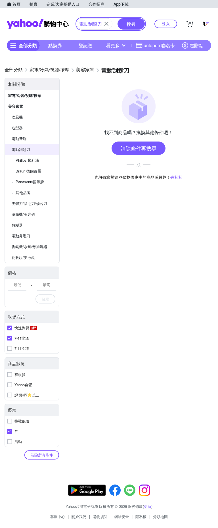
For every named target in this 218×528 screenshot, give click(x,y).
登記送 (85, 45)
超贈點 (196, 45)
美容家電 (15, 106)
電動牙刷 (19, 138)
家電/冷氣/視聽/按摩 (24, 95)
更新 (147, 506)
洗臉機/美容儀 (23, 214)
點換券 (55, 45)
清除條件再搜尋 (138, 148)
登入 (166, 24)
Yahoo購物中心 (38, 24)
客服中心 (57, 516)
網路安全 (121, 516)
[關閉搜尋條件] (106, 23)
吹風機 (17, 117)
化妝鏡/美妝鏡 (23, 257)
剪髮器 (17, 225)
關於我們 (79, 516)
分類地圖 (160, 516)
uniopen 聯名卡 (159, 45)
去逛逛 (176, 177)
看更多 (113, 45)
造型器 (17, 127)
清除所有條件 (42, 455)
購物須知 (100, 516)
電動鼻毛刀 (21, 235)
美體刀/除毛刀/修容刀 (29, 203)
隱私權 (140, 516)
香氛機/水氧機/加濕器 (29, 246)
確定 (45, 299)
